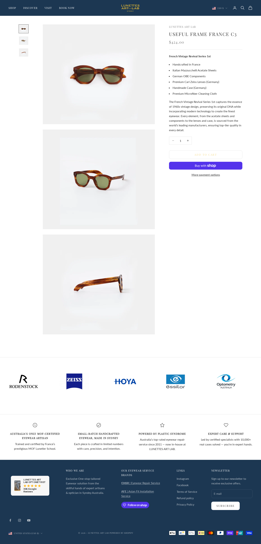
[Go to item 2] (24, 40)
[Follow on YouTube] (29, 520)
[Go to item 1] (24, 28)
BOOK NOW (67, 8)
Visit (48, 8)
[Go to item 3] (24, 52)
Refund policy (185, 498)
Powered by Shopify (121, 533)
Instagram (183, 478)
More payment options (206, 174)
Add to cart (205, 154)
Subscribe (225, 506)
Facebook (183, 485)
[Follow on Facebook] (10, 520)
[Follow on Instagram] (19, 520)
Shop (12, 8)
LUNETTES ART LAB (182, 26)
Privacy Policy (185, 504)
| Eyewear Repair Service (140, 483)
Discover (30, 8)
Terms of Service (187, 491)
